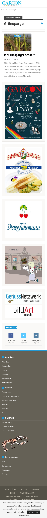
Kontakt (5, 409)
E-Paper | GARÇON (9, 400)
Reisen (4, 370)
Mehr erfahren (24, 515)
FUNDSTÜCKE (10, 489)
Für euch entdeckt (13, 496)
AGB (3, 462)
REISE (12, 493)
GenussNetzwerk (8, 426)
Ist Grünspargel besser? (19, 55)
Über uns (5, 474)
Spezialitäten (6, 378)
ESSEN (24, 489)
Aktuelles (5, 362)
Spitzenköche (7, 383)
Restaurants (6, 374)
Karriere (5, 405)
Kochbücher (6, 366)
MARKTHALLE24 (27, 493)
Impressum (6, 470)
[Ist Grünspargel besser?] (17, 42)
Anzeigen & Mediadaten (10, 396)
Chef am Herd (32, 496)
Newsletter (5, 413)
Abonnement (6, 392)
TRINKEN (35, 489)
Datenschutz (6, 466)
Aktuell (17, 36)
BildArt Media (7, 422)
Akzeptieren (33, 512)
